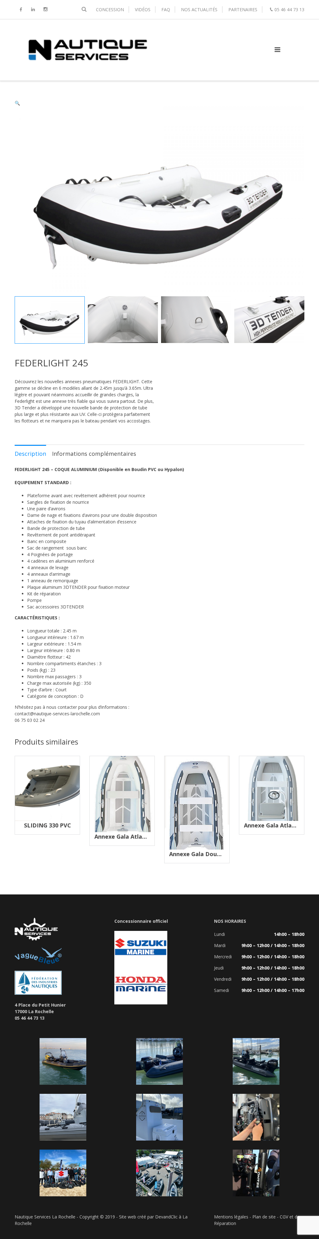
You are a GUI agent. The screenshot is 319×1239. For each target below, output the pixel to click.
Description (30, 453)
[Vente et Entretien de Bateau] (87, 74)
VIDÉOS (142, 9)
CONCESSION (110, 9)
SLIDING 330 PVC (47, 825)
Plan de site (264, 1217)
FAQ (165, 9)
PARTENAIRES (242, 9)
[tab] (30, 453)
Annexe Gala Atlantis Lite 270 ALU (141, 836)
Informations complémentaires (94, 453)
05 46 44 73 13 (289, 9)
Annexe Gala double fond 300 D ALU (219, 854)
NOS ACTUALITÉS (199, 9)
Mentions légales (231, 1217)
